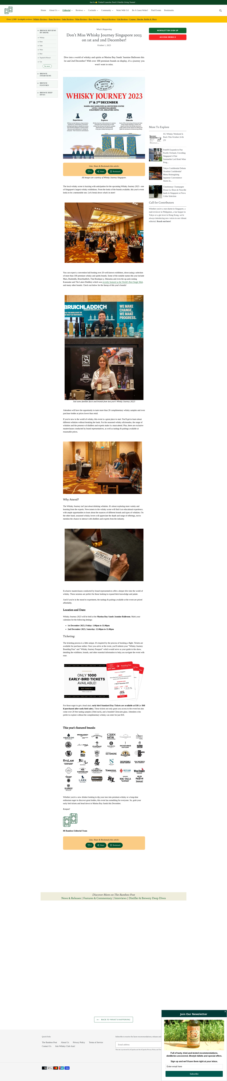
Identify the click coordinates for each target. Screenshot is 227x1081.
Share (102, 172)
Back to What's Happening (115, 1019)
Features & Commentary (97, 898)
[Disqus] (113, 935)
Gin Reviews (122, 19)
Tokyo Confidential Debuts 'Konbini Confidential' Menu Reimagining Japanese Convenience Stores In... (174, 174)
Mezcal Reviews (109, 19)
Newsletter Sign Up (167, 30)
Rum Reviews (55, 19)
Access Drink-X (168, 37)
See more (47, 66)
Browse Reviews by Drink (48, 32)
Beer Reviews (94, 19)
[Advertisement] (167, 82)
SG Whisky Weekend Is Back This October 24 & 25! (173, 137)
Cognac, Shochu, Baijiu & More (143, 19)
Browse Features (44, 84)
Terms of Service (96, 1042)
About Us (65, 1042)
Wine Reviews (81, 19)
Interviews (120, 898)
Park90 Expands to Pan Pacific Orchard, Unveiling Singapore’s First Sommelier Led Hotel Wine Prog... (174, 156)
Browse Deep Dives (46, 94)
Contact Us (46, 1046)
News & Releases (71, 898)
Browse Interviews (45, 75)
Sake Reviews (68, 19)
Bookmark (116, 172)
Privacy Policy (79, 1042)
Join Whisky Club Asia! (65, 1046)
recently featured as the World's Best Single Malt (122, 282)
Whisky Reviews (40, 19)
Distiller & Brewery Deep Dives (147, 898)
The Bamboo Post (49, 1042)
